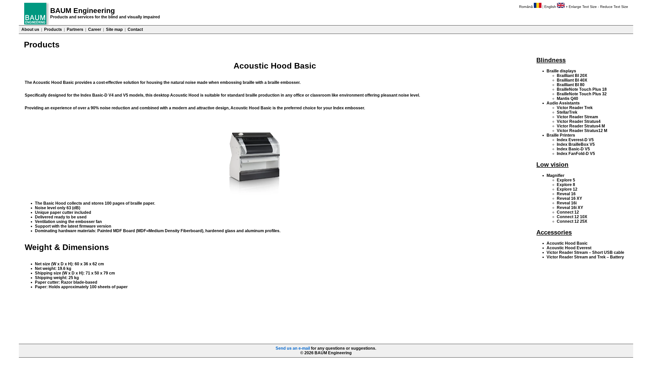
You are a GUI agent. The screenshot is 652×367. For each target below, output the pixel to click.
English (550, 7)
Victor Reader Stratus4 (579, 121)
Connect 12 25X (572, 221)
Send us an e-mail (293, 348)
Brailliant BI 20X (572, 75)
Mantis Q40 (567, 98)
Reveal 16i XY (570, 207)
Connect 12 (568, 212)
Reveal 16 (566, 194)
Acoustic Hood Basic (567, 243)
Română (526, 7)
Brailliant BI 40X (572, 80)
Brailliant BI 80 (571, 85)
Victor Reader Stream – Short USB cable (585, 252)
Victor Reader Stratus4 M (581, 126)
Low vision (552, 164)
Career (94, 29)
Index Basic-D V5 (573, 149)
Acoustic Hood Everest (569, 248)
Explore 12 (567, 189)
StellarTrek (567, 112)
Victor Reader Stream (577, 117)
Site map (114, 29)
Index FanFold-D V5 (576, 153)
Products (53, 29)
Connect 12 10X (572, 217)
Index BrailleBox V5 (576, 144)
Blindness (551, 60)
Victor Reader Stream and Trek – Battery (585, 257)
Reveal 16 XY (569, 198)
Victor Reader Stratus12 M (582, 130)
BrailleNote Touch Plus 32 (582, 94)
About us (30, 29)
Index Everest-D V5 (575, 140)
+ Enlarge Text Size (581, 7)
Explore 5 (566, 180)
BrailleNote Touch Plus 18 (582, 89)
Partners (75, 29)
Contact (135, 29)
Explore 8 (566, 184)
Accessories (554, 232)
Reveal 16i (567, 203)
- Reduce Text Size (613, 7)
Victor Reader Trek (575, 108)
